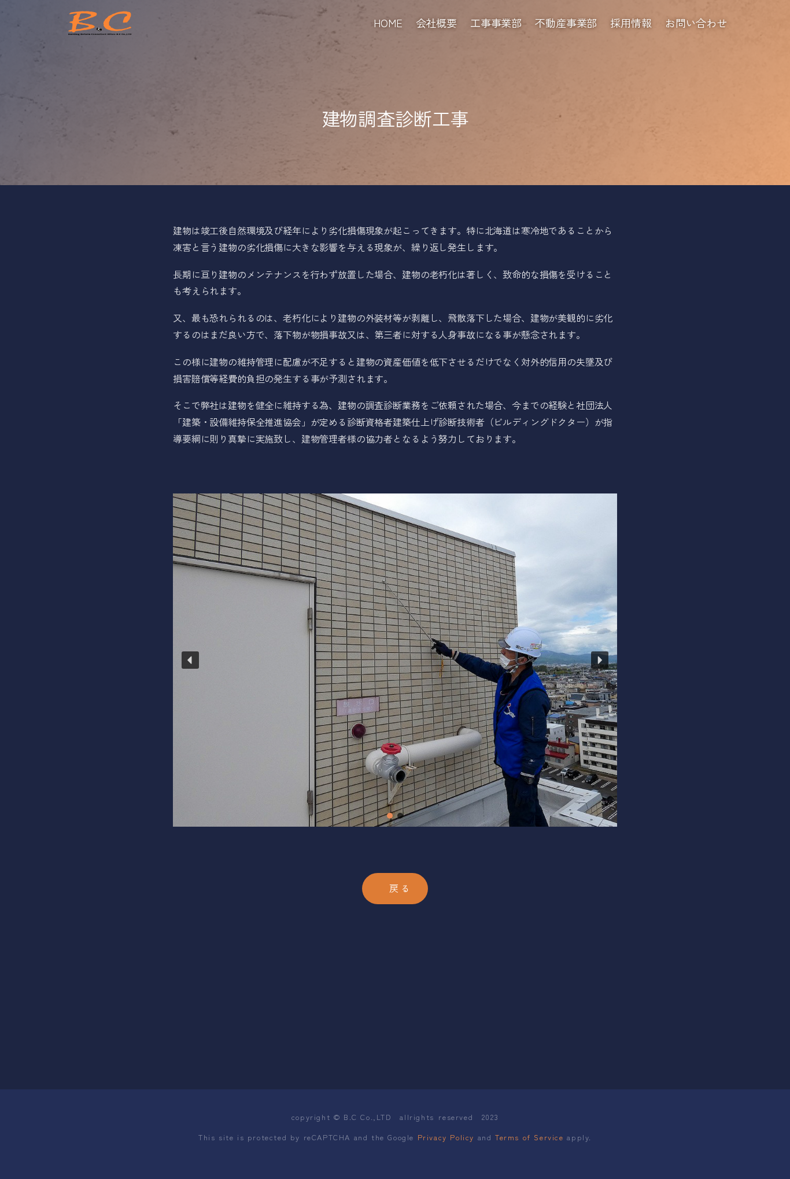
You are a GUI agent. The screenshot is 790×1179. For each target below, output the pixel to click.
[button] (190, 660)
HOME (388, 22)
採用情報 (630, 22)
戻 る (399, 888)
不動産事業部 (566, 22)
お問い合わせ (696, 22)
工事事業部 (496, 22)
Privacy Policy (446, 1137)
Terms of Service (529, 1137)
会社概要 (436, 22)
